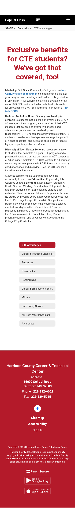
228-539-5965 (41, 396)
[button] (17, 20)
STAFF (9, 28)
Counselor (23, 28)
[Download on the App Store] (37, 491)
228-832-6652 (43, 391)
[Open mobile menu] (68, 20)
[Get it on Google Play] (37, 481)
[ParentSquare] (37, 471)
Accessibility (37, 424)
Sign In (38, 430)
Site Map (37, 418)
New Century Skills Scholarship (35, 91)
